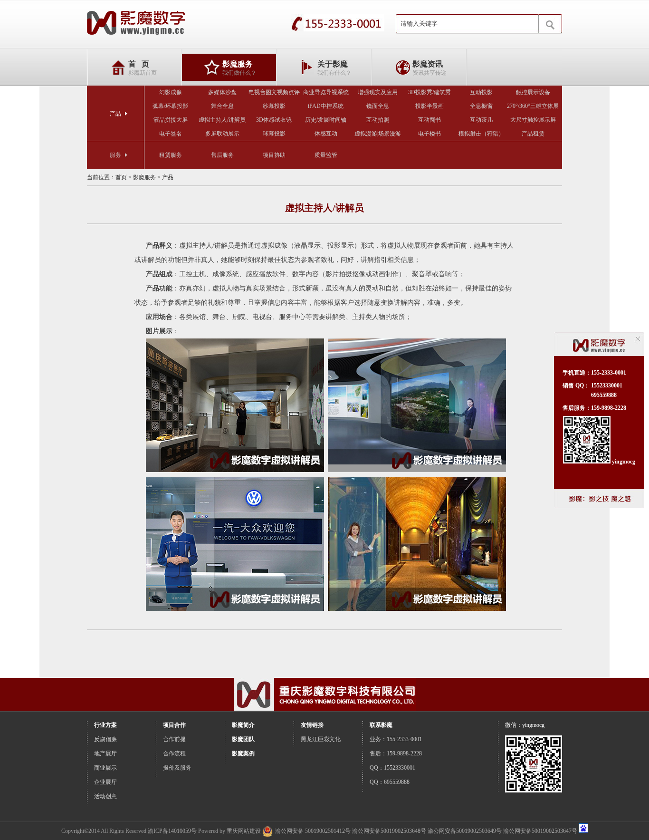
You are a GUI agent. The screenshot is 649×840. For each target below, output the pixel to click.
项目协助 (274, 155)
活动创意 (105, 796)
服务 (115, 155)
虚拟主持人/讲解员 (222, 119)
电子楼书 (429, 133)
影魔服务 (144, 177)
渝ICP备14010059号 (172, 831)
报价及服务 (177, 767)
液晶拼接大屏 (170, 119)
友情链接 (312, 725)
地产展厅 (105, 753)
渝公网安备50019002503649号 (465, 831)
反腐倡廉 (105, 739)
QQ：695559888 (390, 782)
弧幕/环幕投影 (170, 106)
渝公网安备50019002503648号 (389, 831)
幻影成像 (170, 92)
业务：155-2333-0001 (396, 739)
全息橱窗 (481, 106)
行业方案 (105, 725)
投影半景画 (429, 106)
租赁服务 (170, 155)
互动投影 (481, 92)
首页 (121, 177)
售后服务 (222, 155)
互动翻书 (429, 119)
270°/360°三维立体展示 (533, 108)
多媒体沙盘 (222, 92)
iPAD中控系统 (326, 106)
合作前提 (174, 739)
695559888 (604, 395)
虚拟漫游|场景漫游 (377, 133)
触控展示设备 (533, 92)
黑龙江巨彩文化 (321, 739)
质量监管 (326, 155)
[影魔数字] (136, 24)
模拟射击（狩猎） (481, 133)
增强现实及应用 (378, 92)
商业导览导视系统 (326, 92)
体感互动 (326, 133)
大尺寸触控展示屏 (533, 119)
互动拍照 (377, 119)
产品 (115, 113)
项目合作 (174, 725)
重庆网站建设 (244, 831)
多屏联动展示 (222, 133)
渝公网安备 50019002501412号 (313, 831)
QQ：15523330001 (392, 767)
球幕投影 (274, 133)
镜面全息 (377, 106)
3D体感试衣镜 (274, 119)
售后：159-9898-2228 (396, 753)
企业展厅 (105, 782)
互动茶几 (481, 119)
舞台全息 (222, 106)
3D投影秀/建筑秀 (429, 92)
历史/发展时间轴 (325, 119)
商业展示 (105, 767)
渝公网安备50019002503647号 (540, 831)
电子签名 (170, 133)
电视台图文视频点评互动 (274, 94)
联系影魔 (381, 725)
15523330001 (606, 385)
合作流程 (174, 753)
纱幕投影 (274, 106)
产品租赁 (533, 133)
